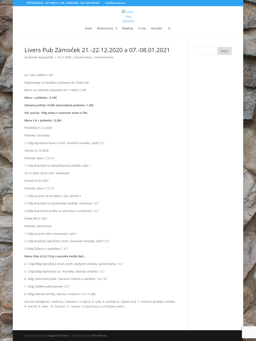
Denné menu (83, 57)
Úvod (88, 28)
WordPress (99, 335)
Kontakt (156, 28)
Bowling (127, 28)
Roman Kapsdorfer (41, 57)
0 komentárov (104, 57)
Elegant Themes (58, 335)
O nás (142, 28)
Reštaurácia (105, 28)
